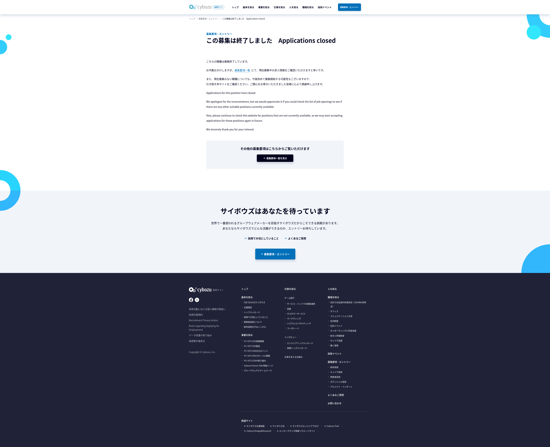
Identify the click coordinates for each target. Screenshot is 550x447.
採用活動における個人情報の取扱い (207, 309)
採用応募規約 (196, 314)
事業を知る (247, 335)
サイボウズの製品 (252, 346)
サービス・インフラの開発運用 (301, 303)
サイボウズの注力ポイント (256, 350)
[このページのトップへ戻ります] (541, 438)
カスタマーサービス (296, 313)
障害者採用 (335, 376)
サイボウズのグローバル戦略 (257, 355)
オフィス (334, 311)
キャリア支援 (336, 340)
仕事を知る (290, 289)
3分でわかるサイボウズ (254, 302)
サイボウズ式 (279, 426)
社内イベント (336, 325)
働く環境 (334, 345)
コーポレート (293, 328)
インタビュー (290, 337)
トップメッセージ (252, 312)
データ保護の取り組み (200, 335)
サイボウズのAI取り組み (255, 360)
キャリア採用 (336, 372)
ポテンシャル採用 (338, 381)
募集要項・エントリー (209, 18)
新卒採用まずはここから (255, 326)
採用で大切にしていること (263, 238)
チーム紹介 (289, 297)
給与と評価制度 (337, 335)
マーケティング (294, 318)
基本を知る (247, 297)
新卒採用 (334, 367)
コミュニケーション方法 (341, 316)
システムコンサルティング (299, 323)
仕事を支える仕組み (293, 356)
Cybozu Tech (333, 426)
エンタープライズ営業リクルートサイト (297, 430)
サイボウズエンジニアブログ (306, 426)
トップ (192, 18)
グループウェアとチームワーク (258, 370)
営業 (289, 308)
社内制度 (334, 320)
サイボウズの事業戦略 (254, 341)
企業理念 (248, 307)
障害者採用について (253, 321)
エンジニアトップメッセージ (300, 343)
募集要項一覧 (242, 70)
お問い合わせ (334, 403)
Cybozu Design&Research (258, 430)
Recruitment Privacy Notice (203, 320)
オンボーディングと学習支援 (343, 330)
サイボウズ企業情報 (255, 426)
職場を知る (333, 297)
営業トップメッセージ (297, 348)
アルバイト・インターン (341, 386)
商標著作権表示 (197, 341)
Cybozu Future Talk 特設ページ (258, 365)
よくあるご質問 (297, 238)
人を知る (332, 289)
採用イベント (334, 353)
